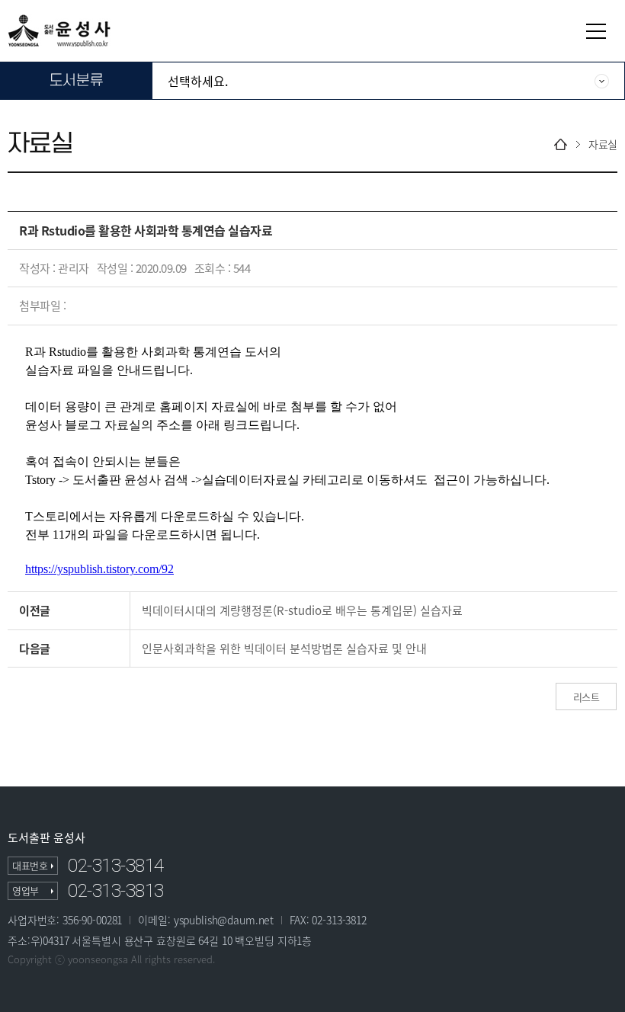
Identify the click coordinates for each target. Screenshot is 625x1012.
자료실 (602, 144)
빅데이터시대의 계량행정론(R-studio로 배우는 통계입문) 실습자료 (302, 610)
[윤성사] (59, 30)
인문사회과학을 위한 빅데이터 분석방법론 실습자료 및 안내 (284, 648)
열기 (596, 31)
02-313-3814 (116, 866)
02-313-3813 (116, 891)
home (560, 144)
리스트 (586, 697)
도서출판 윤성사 (46, 838)
